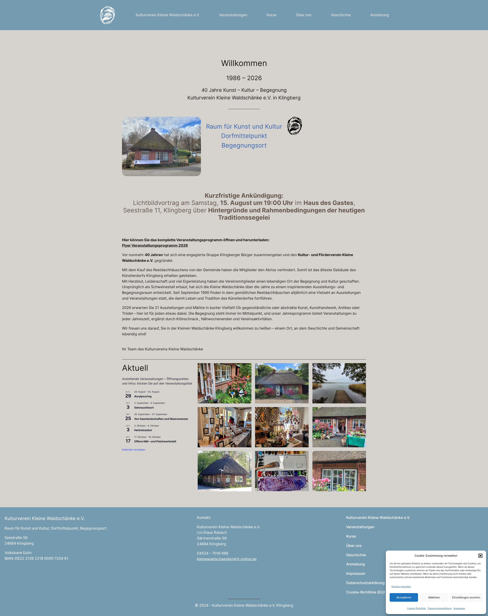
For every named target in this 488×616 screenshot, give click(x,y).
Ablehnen (434, 597)
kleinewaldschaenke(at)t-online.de (227, 559)
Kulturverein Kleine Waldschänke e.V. (45, 518)
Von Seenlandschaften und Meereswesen (161, 418)
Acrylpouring (143, 396)
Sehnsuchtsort (144, 407)
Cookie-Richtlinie (416, 608)
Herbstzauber (143, 430)
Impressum (459, 608)
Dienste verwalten (401, 586)
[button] (480, 556)
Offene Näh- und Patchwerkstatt (155, 441)
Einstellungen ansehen (466, 597)
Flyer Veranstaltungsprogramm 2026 (155, 245)
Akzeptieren (403, 597)
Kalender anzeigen (133, 449)
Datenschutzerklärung (440, 608)
